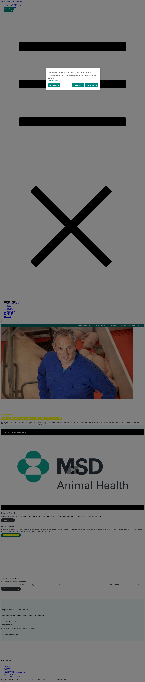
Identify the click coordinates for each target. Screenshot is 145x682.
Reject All (78, 85)
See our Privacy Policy (55, 80)
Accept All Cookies (91, 85)
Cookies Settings (54, 85)
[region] (73, 79)
